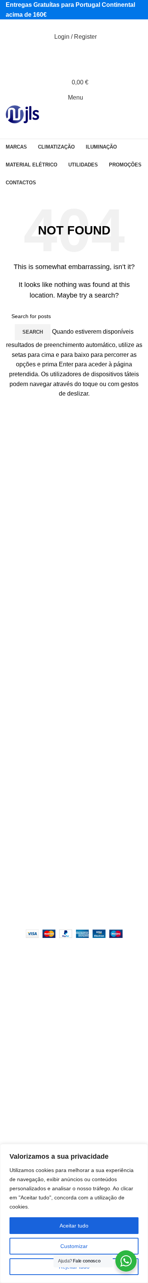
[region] (74, 1213)
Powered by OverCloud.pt (81, 916)
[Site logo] (22, 114)
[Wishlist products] (74, 67)
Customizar (74, 1246)
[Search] (74, 52)
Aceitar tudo (74, 1226)
